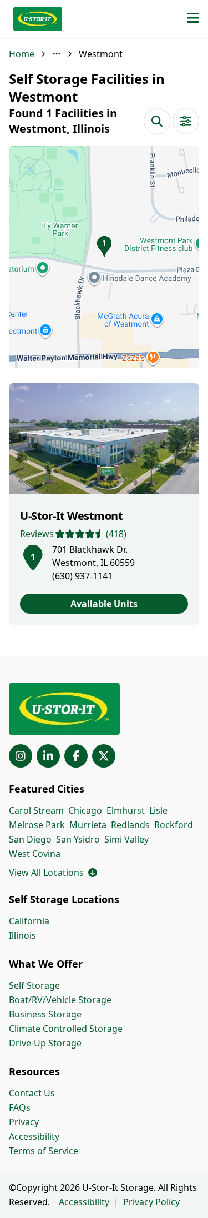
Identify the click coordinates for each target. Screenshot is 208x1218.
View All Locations (53, 872)
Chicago (85, 810)
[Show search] (157, 121)
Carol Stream (36, 810)
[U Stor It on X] (103, 756)
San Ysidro (78, 839)
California (29, 921)
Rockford (173, 825)
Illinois (22, 935)
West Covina (34, 854)
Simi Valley (126, 839)
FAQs (20, 1107)
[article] (104, 504)
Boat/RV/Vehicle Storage (60, 1000)
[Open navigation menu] (193, 19)
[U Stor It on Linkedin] (48, 756)
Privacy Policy (151, 1202)
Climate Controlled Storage (66, 1028)
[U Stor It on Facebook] (76, 756)
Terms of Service (43, 1151)
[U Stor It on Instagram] (20, 756)
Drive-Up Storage (45, 1043)
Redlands (130, 825)
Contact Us (32, 1093)
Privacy (24, 1122)
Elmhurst (125, 810)
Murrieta (87, 825)
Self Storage (34, 985)
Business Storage (45, 1014)
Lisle (158, 810)
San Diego (30, 839)
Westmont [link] (101, 54)
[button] (104, 257)
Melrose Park (37, 825)
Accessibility (34, 1136)
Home (21, 54)
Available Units (104, 604)
